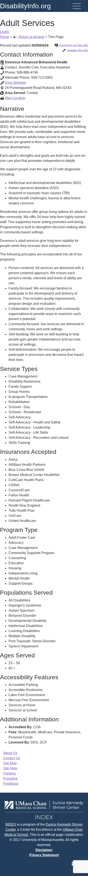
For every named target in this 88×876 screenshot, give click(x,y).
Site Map (10, 763)
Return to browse (31, 37)
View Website (15, 82)
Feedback (10, 783)
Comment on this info (73, 45)
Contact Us (11, 758)
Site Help (10, 768)
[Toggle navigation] (77, 6)
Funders (9, 773)
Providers (10, 778)
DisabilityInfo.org (25, 6)
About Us (10, 753)
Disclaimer (44, 850)
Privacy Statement (44, 855)
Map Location (15, 98)
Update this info (77, 50)
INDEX (10, 824)
